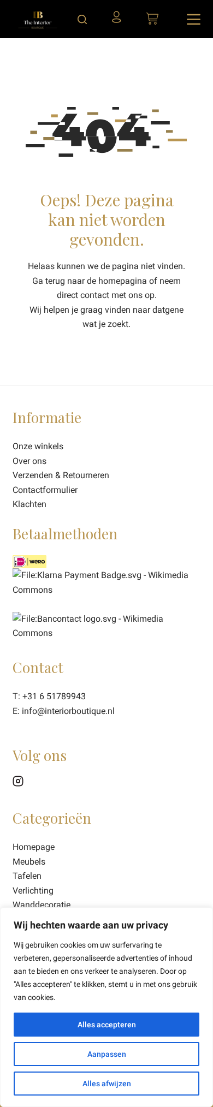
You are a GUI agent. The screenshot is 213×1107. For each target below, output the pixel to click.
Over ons (29, 461)
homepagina (122, 281)
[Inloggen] (119, 20)
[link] (106, 625)
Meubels (29, 861)
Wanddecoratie (41, 905)
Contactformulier (45, 490)
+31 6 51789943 (54, 696)
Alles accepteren (107, 1024)
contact (94, 295)
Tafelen (27, 876)
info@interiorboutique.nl (68, 711)
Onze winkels (38, 446)
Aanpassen (106, 1054)
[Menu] (193, 19)
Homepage (34, 847)
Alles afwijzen (106, 1083)
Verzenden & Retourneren (61, 475)
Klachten (29, 504)
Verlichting (33, 890)
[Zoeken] (82, 19)
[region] (106, 1007)
